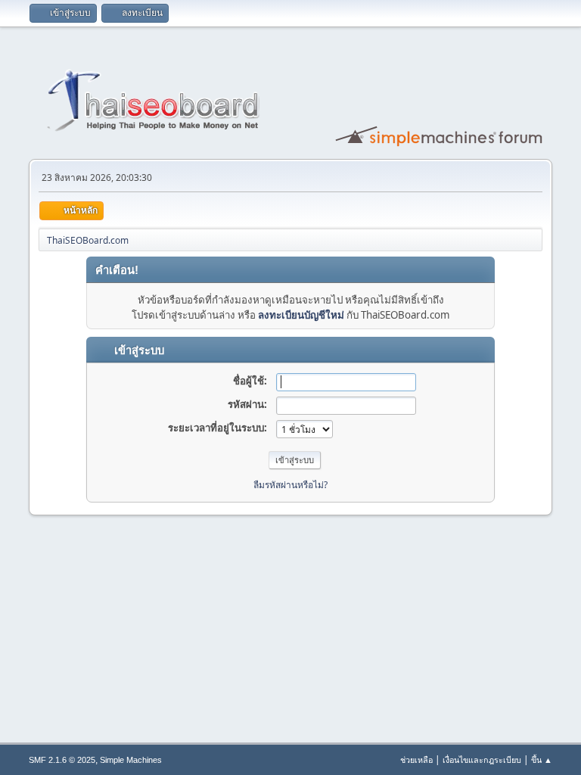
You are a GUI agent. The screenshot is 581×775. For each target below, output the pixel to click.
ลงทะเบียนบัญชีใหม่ (301, 315)
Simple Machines (131, 759)
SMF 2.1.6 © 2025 (62, 759)
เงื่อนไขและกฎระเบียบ (482, 759)
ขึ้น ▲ (541, 759)
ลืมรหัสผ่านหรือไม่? (290, 484)
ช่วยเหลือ (416, 759)
